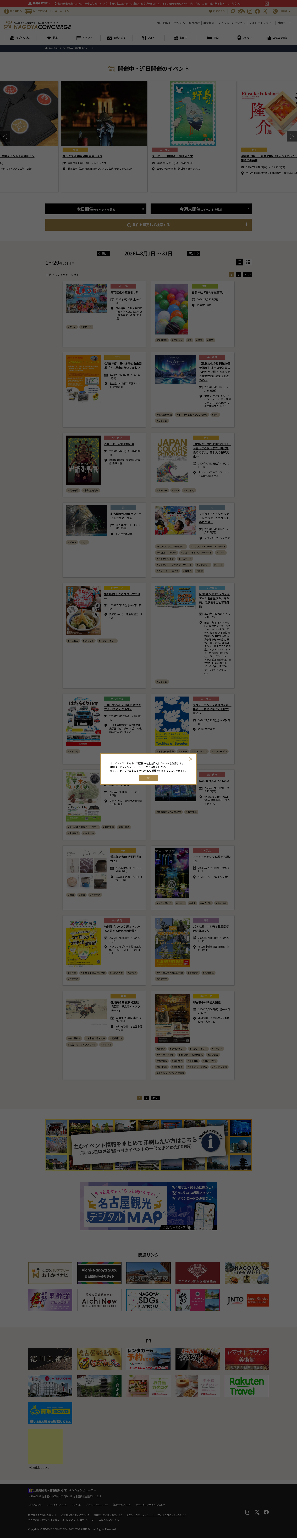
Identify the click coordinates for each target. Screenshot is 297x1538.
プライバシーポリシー (131, 767)
